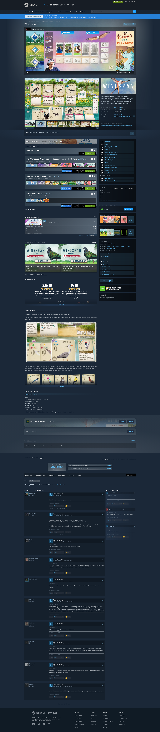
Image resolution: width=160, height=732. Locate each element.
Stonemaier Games (128, 116)
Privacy (105, 715)
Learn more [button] (128, 209)
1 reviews (31, 581)
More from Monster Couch (42, 421)
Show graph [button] (130, 475)
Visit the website (105, 254)
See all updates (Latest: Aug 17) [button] (37, 274)
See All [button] (92, 235)
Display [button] (80, 475)
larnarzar (31, 599)
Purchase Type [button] (40, 475)
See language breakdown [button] (107, 459)
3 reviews (31, 560)
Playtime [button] (71, 475)
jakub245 (31, 642)
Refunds (105, 727)
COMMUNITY (54, 5)
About (62, 5)
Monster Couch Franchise (46, 21)
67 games (31, 515)
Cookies (105, 724)
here (55, 445)
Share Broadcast (123, 72)
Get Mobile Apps (123, 718)
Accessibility (106, 718)
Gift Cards (77, 727)
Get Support (122, 721)
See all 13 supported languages (108, 200)
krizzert (31, 684)
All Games (27, 21)
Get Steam (122, 715)
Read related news (106, 269)
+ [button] (131, 125)
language (131, 1)
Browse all (92, 217)
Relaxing (128, 125)
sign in (125, 1)
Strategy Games (35, 21)
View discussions (105, 271)
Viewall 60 (130, 232)
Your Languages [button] (34, 481)
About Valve (94, 715)
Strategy (122, 125)
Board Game (109, 125)
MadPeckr (32, 623)
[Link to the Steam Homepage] (31, 6)
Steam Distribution (80, 724)
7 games (31, 625)
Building (103, 125)
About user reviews (120, 459)
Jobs (92, 718)
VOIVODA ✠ (32, 513)
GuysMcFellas (33, 579)
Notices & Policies (108, 721)
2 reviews (31, 495)
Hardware (93, 721)
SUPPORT (70, 5)
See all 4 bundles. (30, 209)
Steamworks (78, 721)
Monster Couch (118, 114)
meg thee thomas (34, 558)
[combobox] (112, 11)
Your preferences (131, 459)
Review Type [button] (28, 475)
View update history (106, 266)
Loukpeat (32, 664)
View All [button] (94, 242)
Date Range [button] (61, 475)
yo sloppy (32, 493)
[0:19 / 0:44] (62, 99)
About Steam (78, 715)
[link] (79, 171)
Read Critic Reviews (114, 289)
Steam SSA (78, 718)
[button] (27, 12)
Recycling (93, 724)
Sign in (27, 132)
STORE (46, 5)
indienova (128, 246)
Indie (106, 243)
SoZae (31, 540)
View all (133, 440)
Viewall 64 (130, 219)
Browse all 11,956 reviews (64, 704)
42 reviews (31, 516)
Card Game (116, 125)
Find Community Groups (107, 274)
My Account (122, 724)
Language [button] (51, 475)
